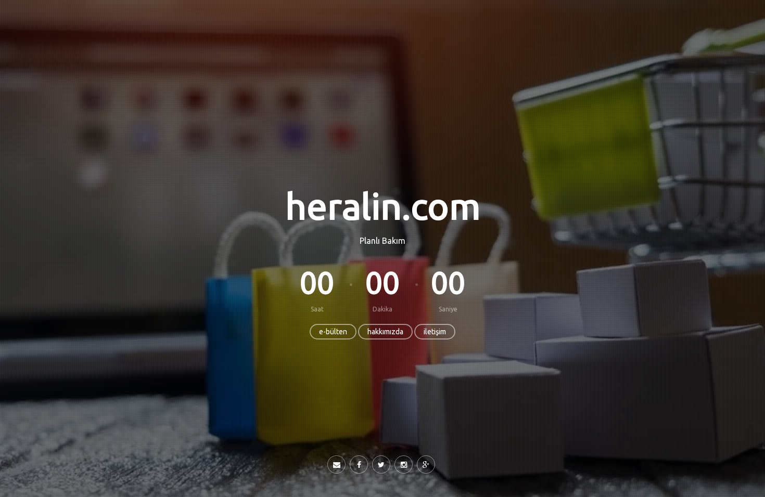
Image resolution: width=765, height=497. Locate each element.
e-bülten (333, 332)
